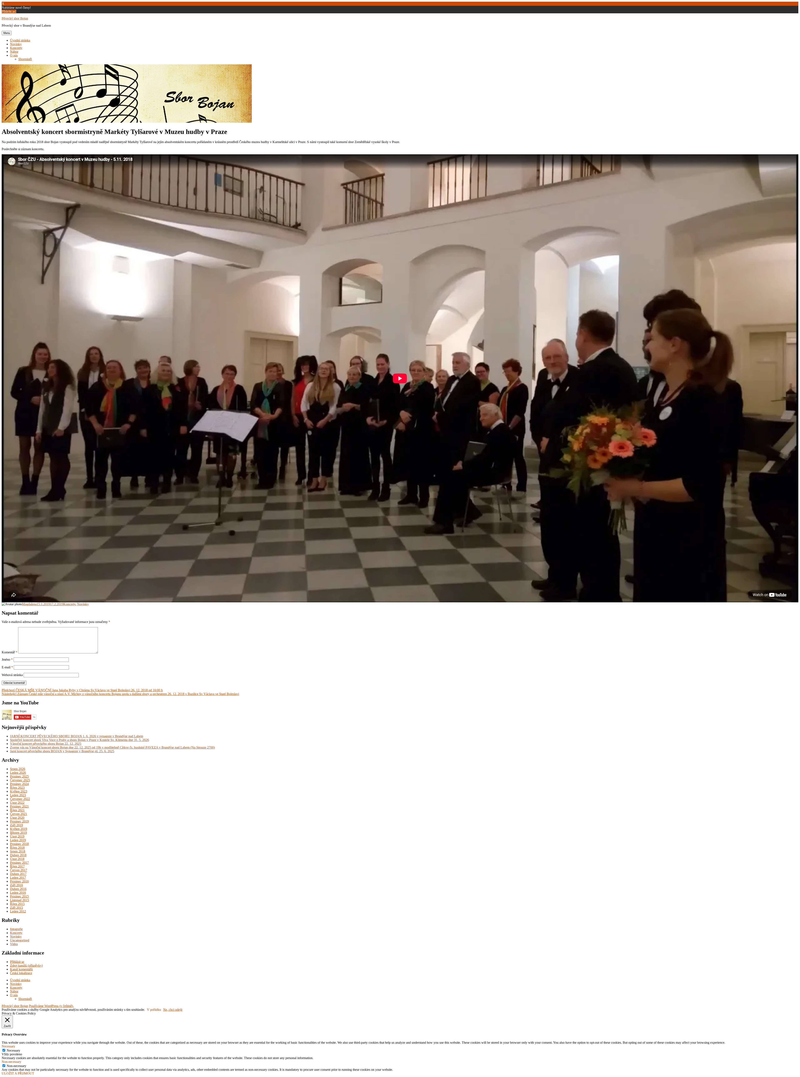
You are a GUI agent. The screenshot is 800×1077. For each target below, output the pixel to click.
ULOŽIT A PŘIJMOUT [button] (18, 1073)
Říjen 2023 (17, 787)
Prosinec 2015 (19, 896)
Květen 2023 (18, 791)
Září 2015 (16, 907)
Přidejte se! (9, 11)
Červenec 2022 (20, 799)
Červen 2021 (18, 814)
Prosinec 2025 (19, 776)
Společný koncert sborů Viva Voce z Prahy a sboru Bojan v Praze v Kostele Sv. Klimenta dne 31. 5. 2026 (79, 740)
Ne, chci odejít (172, 1009)
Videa (14, 944)
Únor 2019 (17, 836)
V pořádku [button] (154, 1009)
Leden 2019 (18, 840)
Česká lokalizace (21, 973)
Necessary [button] (8, 1046)
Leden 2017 (18, 877)
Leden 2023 (18, 795)
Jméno (7, 659)
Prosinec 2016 (19, 881)
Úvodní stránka (20, 40)
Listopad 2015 (19, 900)
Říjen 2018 (17, 847)
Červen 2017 (18, 870)
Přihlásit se (17, 961)
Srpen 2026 (17, 769)
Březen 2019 (18, 832)
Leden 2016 (18, 892)
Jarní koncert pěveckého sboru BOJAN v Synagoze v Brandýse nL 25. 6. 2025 (62, 751)
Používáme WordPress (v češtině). (51, 1006)
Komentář (9, 652)
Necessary (13, 1050)
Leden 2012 (18, 911)
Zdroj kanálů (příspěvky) (26, 965)
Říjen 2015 (17, 904)
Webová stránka (12, 675)
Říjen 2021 (17, 810)
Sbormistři (25, 59)
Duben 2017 (18, 874)
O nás (14, 55)
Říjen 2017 (17, 866)
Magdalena (29, 604)
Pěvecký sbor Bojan (15, 18)
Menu (6, 33)
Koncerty (16, 48)
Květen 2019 (18, 829)
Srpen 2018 (17, 851)
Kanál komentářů (21, 969)
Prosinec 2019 (19, 821)
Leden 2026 (18, 772)
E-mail (7, 667)
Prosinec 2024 (19, 784)
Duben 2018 (18, 855)
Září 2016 (16, 885)
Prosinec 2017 (19, 862)
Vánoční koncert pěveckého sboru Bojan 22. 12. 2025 (45, 743)
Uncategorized (19, 940)
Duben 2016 (18, 889)
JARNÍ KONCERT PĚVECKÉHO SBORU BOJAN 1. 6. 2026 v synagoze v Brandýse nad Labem (76, 736)
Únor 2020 (17, 817)
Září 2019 (16, 825)
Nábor (14, 51)
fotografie (16, 929)
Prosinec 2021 (19, 806)
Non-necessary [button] (11, 1061)
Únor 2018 (17, 859)
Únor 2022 (17, 802)
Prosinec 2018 (19, 844)
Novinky (16, 44)
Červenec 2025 (20, 780)
